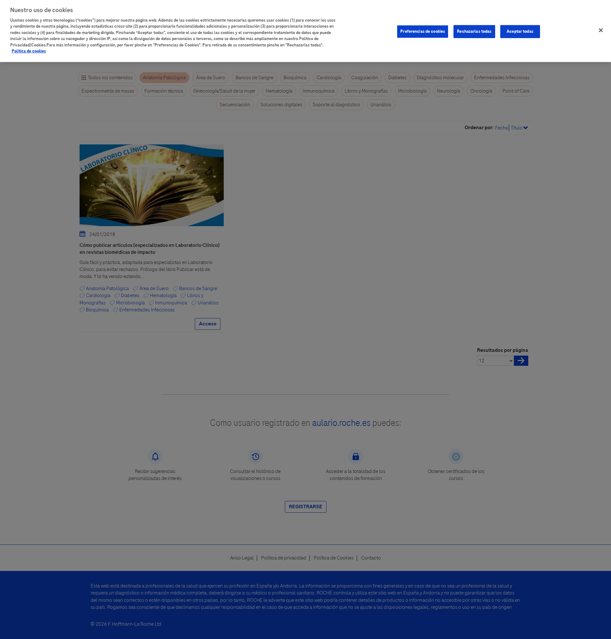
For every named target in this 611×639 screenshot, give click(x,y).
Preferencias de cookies (422, 31)
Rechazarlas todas (474, 31)
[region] (305, 31)
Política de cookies (29, 51)
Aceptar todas (520, 31)
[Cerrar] (601, 30)
